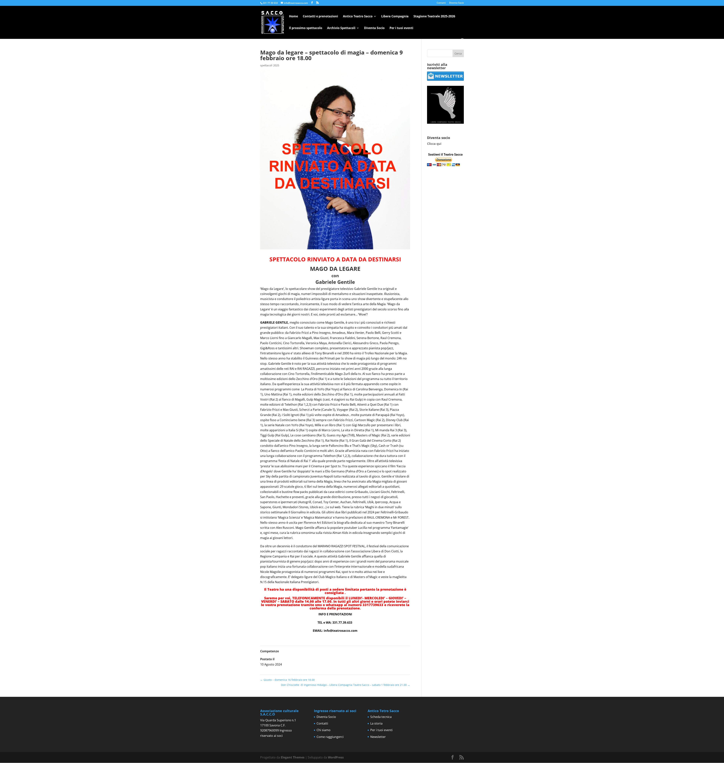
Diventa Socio (456, 3)
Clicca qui (434, 144)
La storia (376, 723)
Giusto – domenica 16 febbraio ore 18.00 (287, 680)
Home (293, 16)
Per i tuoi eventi (401, 28)
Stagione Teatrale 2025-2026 (434, 16)
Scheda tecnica (381, 717)
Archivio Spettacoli (341, 28)
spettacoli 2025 (269, 65)
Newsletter (378, 737)
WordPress (336, 757)
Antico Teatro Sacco (358, 16)
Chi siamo (324, 730)
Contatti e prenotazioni (320, 16)
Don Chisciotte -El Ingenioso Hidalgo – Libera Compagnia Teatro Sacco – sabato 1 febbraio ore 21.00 (345, 685)
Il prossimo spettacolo (305, 28)
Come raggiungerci (330, 737)
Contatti (441, 3)
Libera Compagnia (395, 16)
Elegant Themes (292, 757)
